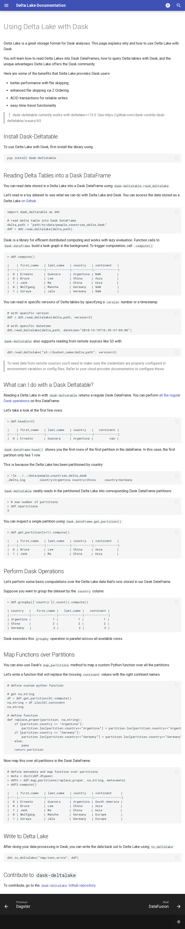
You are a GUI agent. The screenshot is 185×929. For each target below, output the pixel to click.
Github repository (68, 885)
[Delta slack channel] (178, 921)
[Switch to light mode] (167, 5)
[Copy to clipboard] (177, 158)
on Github (28, 201)
